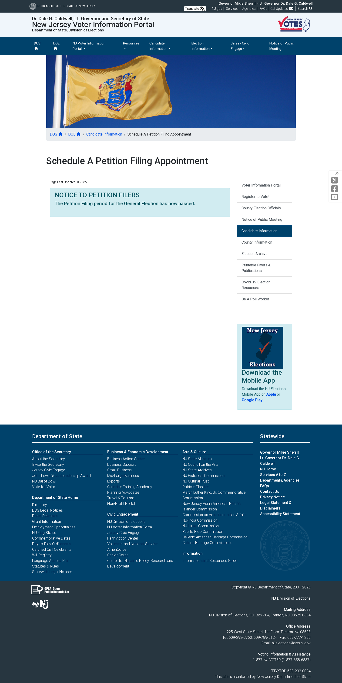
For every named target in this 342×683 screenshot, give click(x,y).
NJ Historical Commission (203, 475)
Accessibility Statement (280, 514)
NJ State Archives (197, 470)
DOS (37, 43)
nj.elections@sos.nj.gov (291, 643)
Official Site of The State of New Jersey (66, 6)
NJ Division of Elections (126, 521)
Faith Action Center (122, 538)
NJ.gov (217, 8)
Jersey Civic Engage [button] (240, 46)
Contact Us (269, 491)
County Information (256, 242)
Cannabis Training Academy (129, 487)
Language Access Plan (50, 560)
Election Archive (254, 253)
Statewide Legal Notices (52, 572)
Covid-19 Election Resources (255, 285)
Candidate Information (104, 134)
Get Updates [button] (279, 8)
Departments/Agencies (280, 480)
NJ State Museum (197, 459)
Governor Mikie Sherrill (279, 452)
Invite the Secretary (48, 464)
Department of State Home (55, 497)
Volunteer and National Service (132, 544)
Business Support (121, 464)
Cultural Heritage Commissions (207, 542)
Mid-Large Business (123, 475)
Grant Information (46, 521)
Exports (113, 481)
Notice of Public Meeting (261, 219)
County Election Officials (261, 208)
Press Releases (44, 516)
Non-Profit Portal (121, 503)
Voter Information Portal (261, 185)
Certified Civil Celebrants (51, 549)
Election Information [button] (200, 46)
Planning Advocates (123, 492)
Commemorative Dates (51, 538)
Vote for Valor (43, 487)
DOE (56, 43)
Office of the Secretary (51, 452)
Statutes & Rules (45, 566)
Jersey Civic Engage (48, 470)
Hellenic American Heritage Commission (215, 537)
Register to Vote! (255, 196)
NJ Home (268, 469)
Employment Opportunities (53, 527)
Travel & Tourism (120, 498)
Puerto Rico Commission (202, 531)
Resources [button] (131, 43)
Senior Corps (117, 555)
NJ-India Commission (200, 520)
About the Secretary (48, 459)
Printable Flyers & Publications (256, 268)
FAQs (264, 486)
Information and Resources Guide (209, 560)
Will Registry (42, 555)
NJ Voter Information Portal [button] (89, 46)
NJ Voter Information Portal (130, 527)
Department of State (57, 436)
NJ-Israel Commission (200, 526)
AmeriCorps (117, 549)
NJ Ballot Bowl (44, 481)
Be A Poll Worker (255, 299)
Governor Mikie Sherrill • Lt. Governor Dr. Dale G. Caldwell (265, 3)
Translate (192, 8)
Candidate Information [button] (158, 46)
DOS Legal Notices (47, 510)
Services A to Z (273, 474)
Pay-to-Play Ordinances (51, 544)
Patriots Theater (195, 487)
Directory (39, 505)
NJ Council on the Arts (200, 464)
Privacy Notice (272, 497)
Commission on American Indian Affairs (214, 515)
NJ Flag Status (44, 532)
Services (232, 8)
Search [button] (303, 8)
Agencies (249, 8)
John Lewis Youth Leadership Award (61, 475)
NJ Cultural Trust (195, 481)
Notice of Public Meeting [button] (281, 46)
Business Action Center (126, 459)
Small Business (119, 470)
